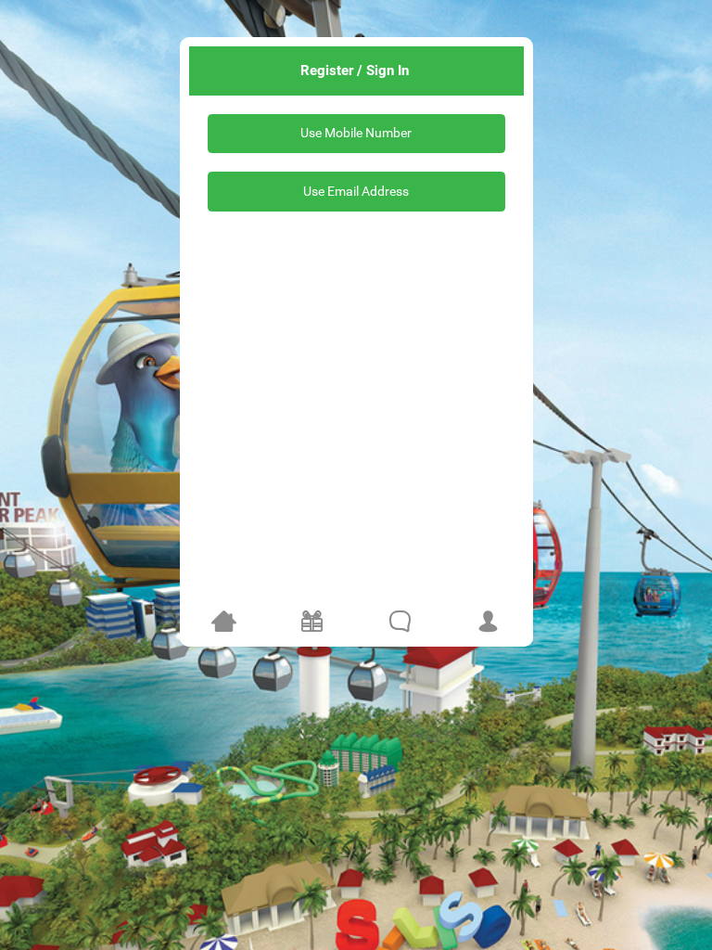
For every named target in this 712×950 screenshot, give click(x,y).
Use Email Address (356, 191)
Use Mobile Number (356, 132)
